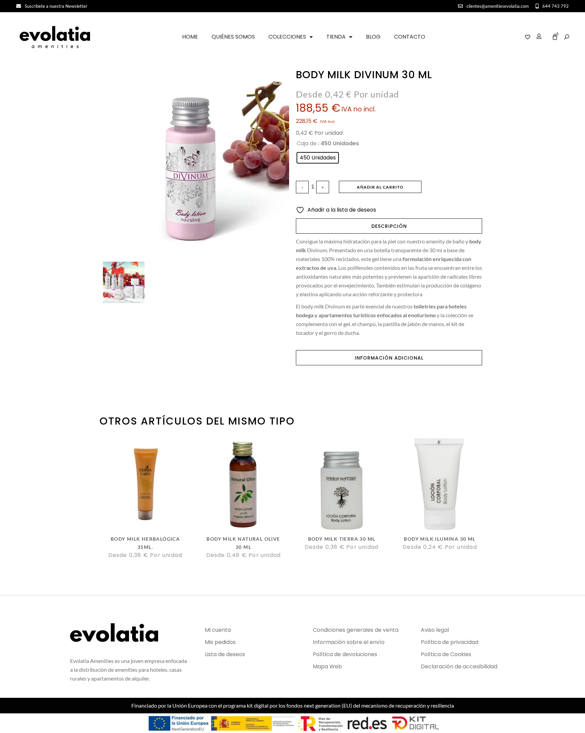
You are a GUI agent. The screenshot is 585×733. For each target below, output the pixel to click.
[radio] (317, 158)
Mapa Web (327, 666)
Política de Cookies (446, 654)
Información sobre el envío (349, 642)
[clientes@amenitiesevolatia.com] (460, 6)
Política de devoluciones (345, 654)
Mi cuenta (218, 630)
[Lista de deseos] (527, 37)
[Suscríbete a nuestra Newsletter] (18, 6)
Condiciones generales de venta (355, 630)
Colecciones (287, 37)
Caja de (307, 143)
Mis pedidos (220, 642)
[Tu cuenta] (537, 37)
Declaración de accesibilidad (459, 666)
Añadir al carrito (380, 187)
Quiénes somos (233, 37)
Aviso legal (435, 630)
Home (190, 37)
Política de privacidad (449, 642)
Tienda (336, 37)
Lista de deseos (225, 654)
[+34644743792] (537, 6)
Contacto (409, 37)
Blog (373, 37)
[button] (566, 37)
